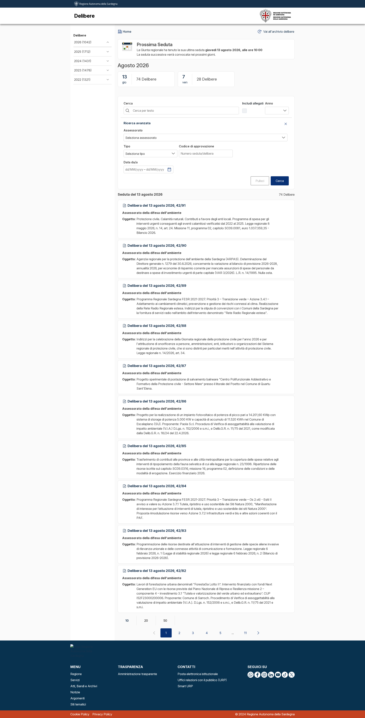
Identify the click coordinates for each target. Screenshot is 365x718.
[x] (291, 674)
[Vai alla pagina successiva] (258, 632)
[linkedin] (271, 674)
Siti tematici (78, 704)
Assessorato (133, 130)
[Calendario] (169, 169)
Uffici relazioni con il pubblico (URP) (202, 680)
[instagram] (264, 674)
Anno (269, 103)
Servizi (75, 680)
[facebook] (257, 674)
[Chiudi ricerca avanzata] (286, 124)
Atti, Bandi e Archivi (83, 686)
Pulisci (260, 181)
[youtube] (278, 674)
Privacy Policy (102, 714)
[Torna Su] (352, 705)
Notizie (75, 692)
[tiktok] (284, 674)
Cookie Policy (79, 714)
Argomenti (77, 698)
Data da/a (131, 162)
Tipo (127, 146)
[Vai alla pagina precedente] (154, 632)
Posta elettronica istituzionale (198, 674)
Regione (76, 674)
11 (245, 633)
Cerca (128, 103)
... (233, 633)
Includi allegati (252, 103)
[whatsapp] (250, 674)
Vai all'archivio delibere (278, 31)
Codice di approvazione (196, 146)
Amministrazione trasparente (137, 674)
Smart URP (185, 686)
